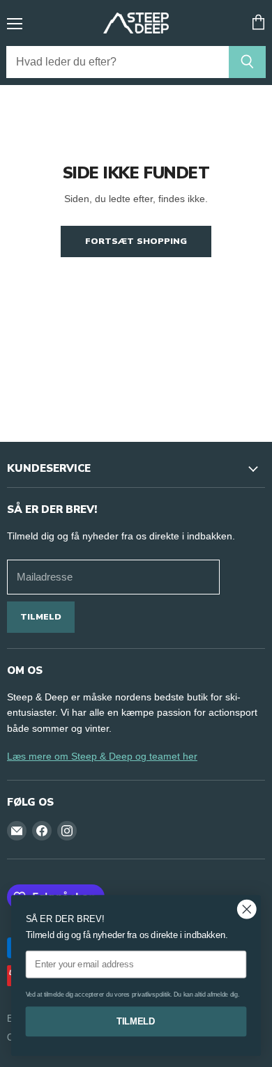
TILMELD (136, 1021)
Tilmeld (40, 616)
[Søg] (247, 62)
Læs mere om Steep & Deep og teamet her (102, 756)
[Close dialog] (247, 909)
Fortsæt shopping (136, 241)
